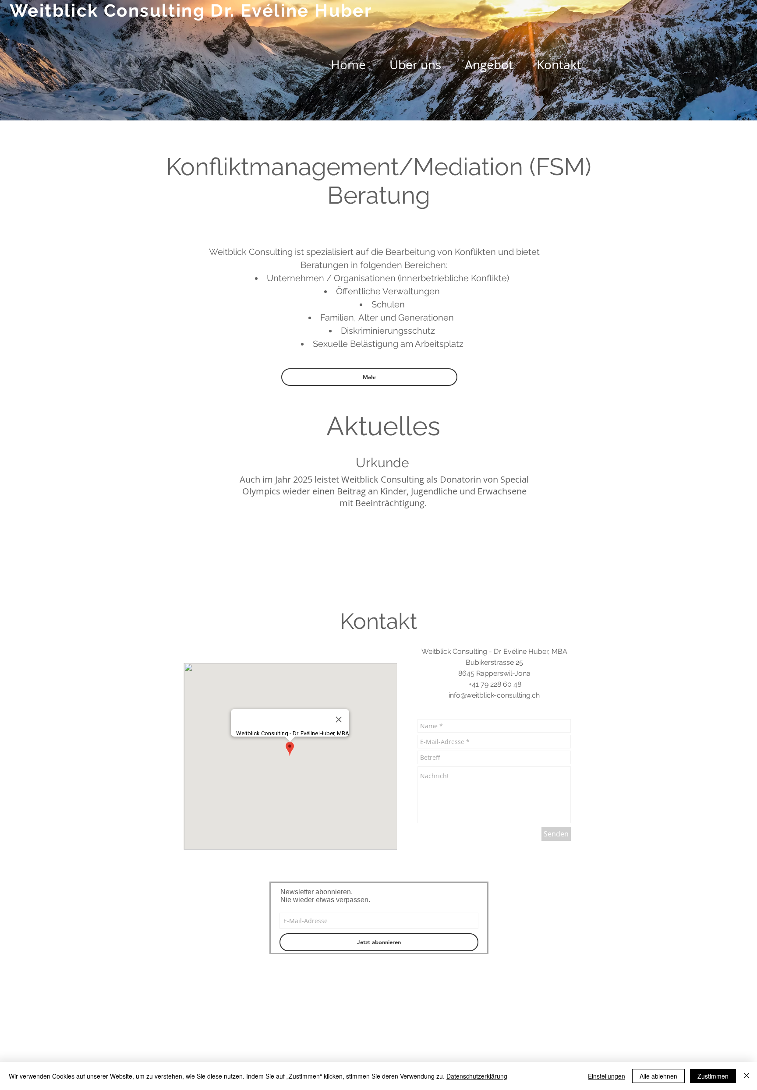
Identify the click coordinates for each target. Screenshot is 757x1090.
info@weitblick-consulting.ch (494, 695)
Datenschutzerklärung (476, 1076)
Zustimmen (713, 1076)
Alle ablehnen (658, 1076)
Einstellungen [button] (606, 1076)
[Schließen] (746, 1076)
